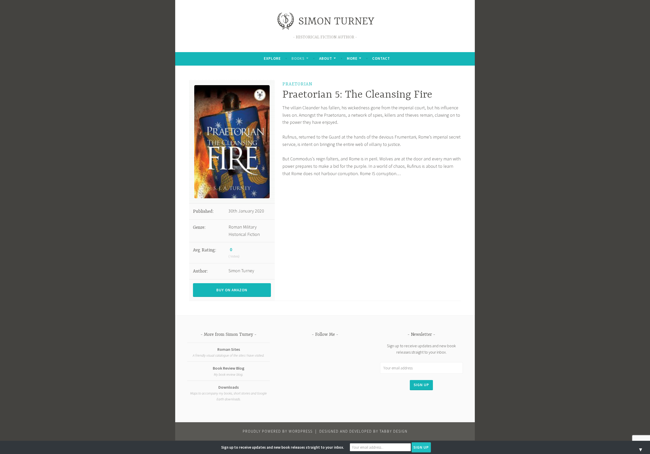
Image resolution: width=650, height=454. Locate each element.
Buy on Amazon (231, 289)
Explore (272, 58)
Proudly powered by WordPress (278, 431)
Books (297, 58)
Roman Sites (228, 349)
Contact (381, 58)
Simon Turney (336, 22)
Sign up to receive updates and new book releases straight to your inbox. (282, 447)
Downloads (228, 387)
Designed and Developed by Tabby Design (363, 431)
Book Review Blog (228, 368)
